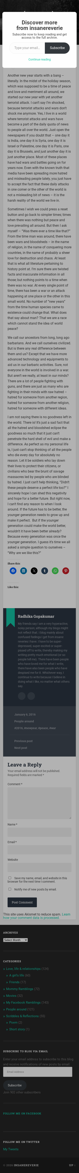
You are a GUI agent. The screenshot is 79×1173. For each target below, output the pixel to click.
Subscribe (57, 48)
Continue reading (39, 59)
